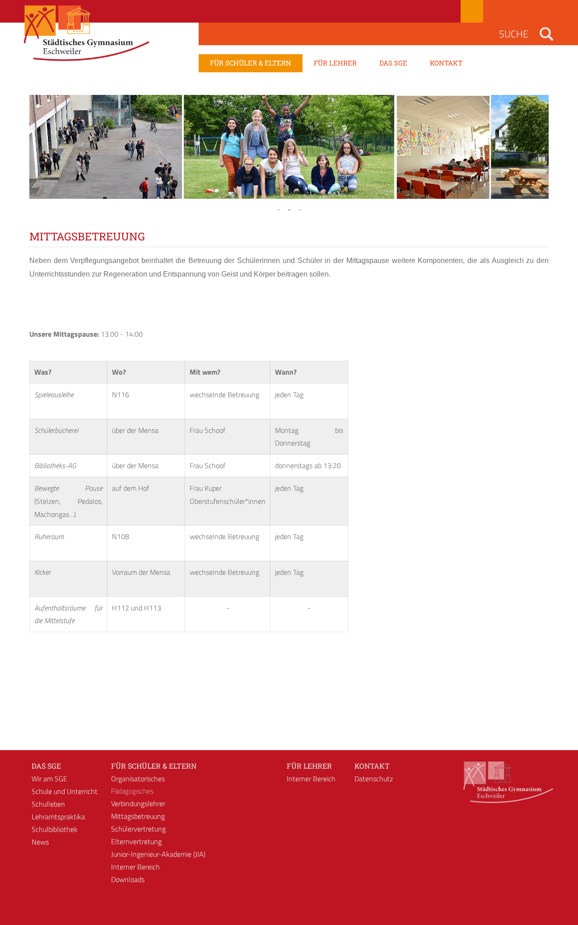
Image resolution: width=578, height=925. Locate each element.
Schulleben (48, 803)
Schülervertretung (138, 828)
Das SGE (46, 765)
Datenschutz (373, 778)
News (40, 841)
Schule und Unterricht (65, 791)
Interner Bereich (135, 866)
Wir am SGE (49, 778)
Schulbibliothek (55, 829)
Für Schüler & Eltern (153, 765)
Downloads (127, 879)
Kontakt (372, 765)
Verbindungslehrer (138, 803)
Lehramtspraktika (58, 816)
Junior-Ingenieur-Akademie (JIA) (158, 854)
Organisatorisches (138, 778)
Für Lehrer (309, 765)
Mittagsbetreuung (138, 816)
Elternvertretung (136, 841)
